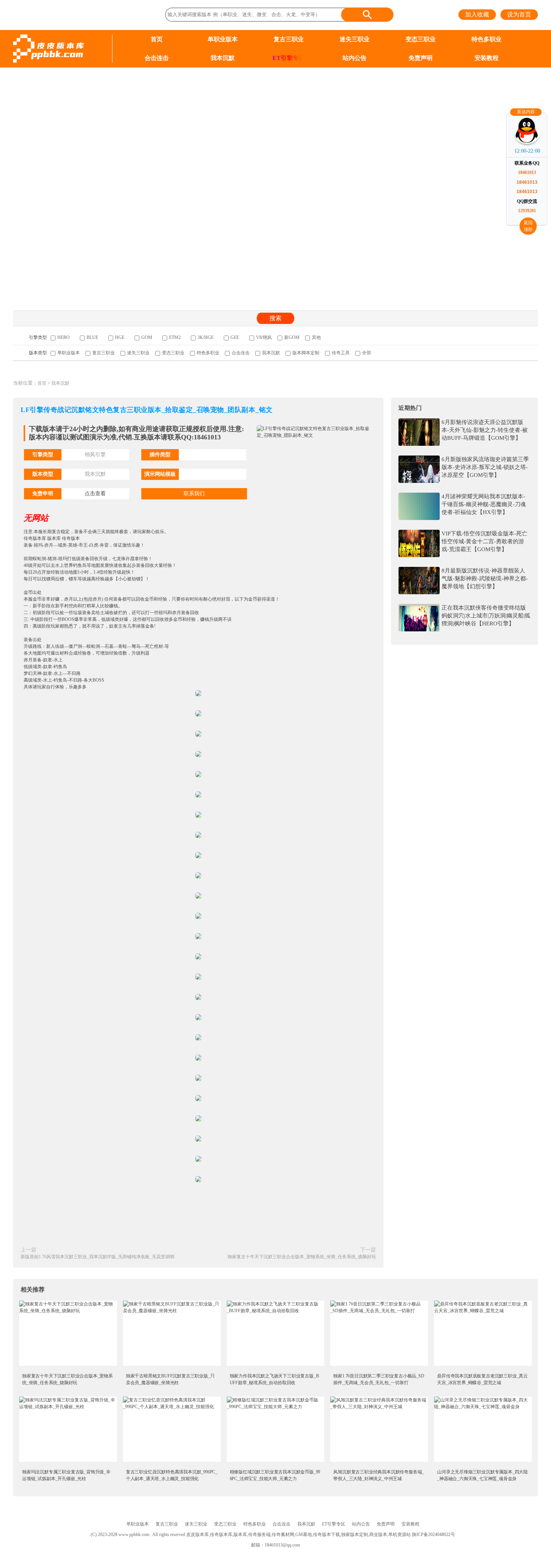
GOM (146, 337)
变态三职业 (421, 39)
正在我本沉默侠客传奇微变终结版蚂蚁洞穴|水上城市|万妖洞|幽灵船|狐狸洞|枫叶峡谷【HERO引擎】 (486, 615)
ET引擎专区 (289, 58)
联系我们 (194, 493)
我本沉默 (223, 58)
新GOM (291, 337)
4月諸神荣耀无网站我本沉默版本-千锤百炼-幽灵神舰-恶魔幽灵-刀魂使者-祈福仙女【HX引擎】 (484, 504)
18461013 (527, 172)
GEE (235, 337)
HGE (119, 337)
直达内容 (526, 111)
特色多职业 (487, 39)
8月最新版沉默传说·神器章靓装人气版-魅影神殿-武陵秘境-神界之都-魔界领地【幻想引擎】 (485, 578)
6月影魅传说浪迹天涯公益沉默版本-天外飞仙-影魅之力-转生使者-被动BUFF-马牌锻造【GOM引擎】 (485, 430)
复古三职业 (289, 39)
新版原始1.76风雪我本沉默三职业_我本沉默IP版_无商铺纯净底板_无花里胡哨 (97, 1256)
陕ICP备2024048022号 (433, 1534)
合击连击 (157, 58)
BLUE (92, 337)
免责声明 (421, 58)
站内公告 (355, 58)
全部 (366, 352)
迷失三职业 (355, 39)
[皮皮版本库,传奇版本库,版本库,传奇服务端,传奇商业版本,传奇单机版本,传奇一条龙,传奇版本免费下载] (48, 48)
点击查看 (95, 493)
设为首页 (519, 14)
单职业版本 (223, 39)
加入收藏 (477, 14)
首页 (157, 39)
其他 (316, 337)
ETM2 (175, 337)
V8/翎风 (264, 337)
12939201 (527, 210)
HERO (63, 337)
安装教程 (487, 58)
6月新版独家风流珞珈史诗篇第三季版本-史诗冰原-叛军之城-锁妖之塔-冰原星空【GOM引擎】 (485, 467)
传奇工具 (341, 352)
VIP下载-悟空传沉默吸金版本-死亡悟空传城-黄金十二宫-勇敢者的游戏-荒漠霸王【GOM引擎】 (484, 541)
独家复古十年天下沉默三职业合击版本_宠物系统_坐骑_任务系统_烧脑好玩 (302, 1256)
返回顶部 (528, 226)
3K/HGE (206, 337)
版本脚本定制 (305, 352)
